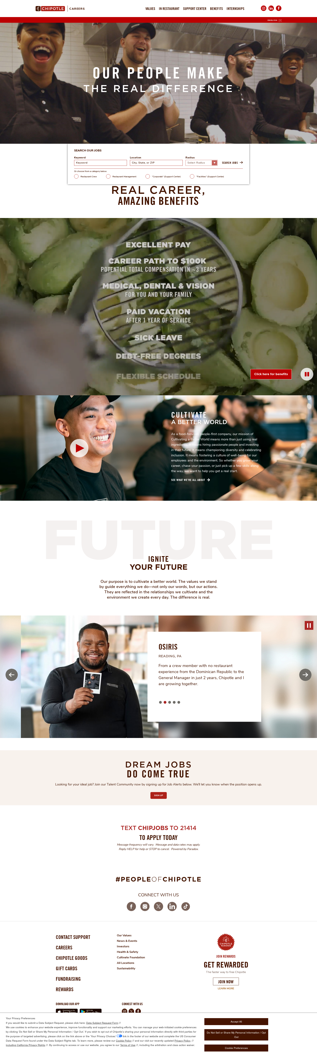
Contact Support (73, 937)
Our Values (124, 935)
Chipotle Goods (71, 958)
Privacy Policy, (182, 1040)
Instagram (263, 10)
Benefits (216, 8)
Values (150, 8)
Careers (77, 9)
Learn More (223, 988)
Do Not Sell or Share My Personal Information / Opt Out (236, 1035)
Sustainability (126, 968)
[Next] (305, 675)
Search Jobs (230, 162)
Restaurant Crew (89, 176)
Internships (235, 8)
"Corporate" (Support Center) (166, 176)
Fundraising (68, 979)
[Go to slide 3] (169, 702)
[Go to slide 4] (174, 702)
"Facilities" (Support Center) (210, 176)
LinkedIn (271, 10)
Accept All (236, 1021)
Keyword (80, 157)
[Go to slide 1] (160, 702)
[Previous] (12, 675)
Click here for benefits (271, 374)
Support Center (194, 8)
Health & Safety (127, 952)
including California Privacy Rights (25, 1045)
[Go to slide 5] (178, 702)
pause (309, 625)
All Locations (125, 963)
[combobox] (156, 163)
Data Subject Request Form (102, 1023)
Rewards (64, 989)
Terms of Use (127, 1045)
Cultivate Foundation (131, 957)
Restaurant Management (124, 176)
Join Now (226, 981)
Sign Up (160, 795)
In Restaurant (169, 8)
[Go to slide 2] (165, 702)
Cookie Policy (124, 1040)
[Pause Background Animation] (306, 374)
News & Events (127, 941)
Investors (123, 946)
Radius (190, 157)
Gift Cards (66, 968)
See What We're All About (188, 479)
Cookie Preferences (236, 1048)
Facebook (278, 10)
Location (135, 157)
